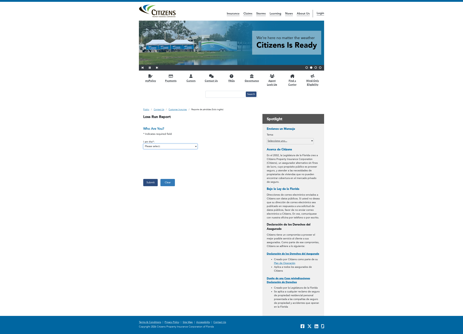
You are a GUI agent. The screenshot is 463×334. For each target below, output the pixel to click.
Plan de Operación (284, 263)
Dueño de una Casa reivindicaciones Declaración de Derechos (288, 280)
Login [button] (320, 13)
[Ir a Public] (157, 11)
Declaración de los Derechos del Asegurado (293, 253)
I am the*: (148, 141)
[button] (145, 67)
